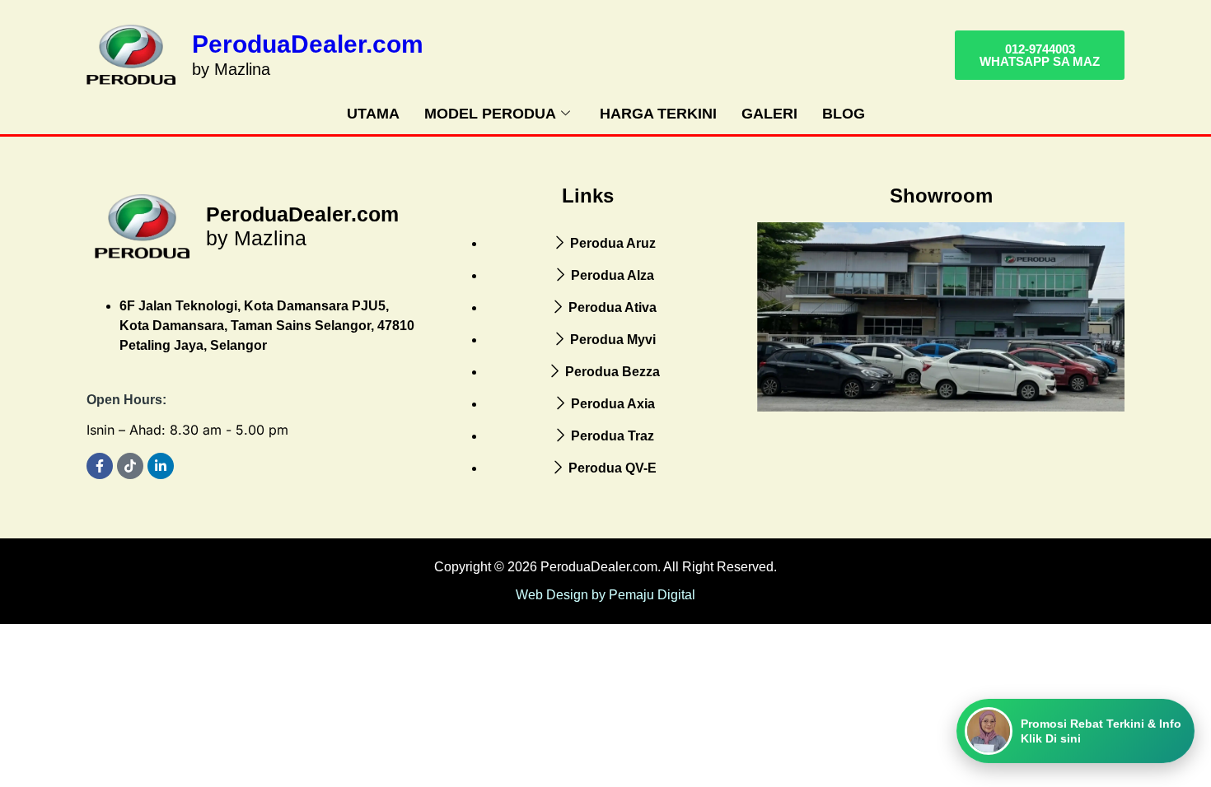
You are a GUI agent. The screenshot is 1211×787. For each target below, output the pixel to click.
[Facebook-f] (99, 466)
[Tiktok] (130, 466)
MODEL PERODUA (490, 113)
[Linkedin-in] (160, 466)
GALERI (769, 113)
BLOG (843, 113)
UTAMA (373, 113)
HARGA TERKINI (658, 113)
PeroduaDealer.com (307, 44)
